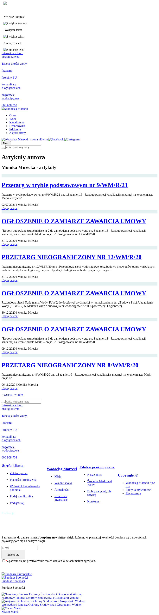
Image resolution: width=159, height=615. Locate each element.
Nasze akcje (94, 474)
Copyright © (128, 475)
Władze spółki (63, 483)
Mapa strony (133, 493)
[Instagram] (72, 139)
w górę (18, 394)
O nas (12, 115)
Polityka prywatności (138, 489)
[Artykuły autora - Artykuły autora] (15, 108)
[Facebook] (56, 139)
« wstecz (7, 394)
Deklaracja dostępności (17, 10)
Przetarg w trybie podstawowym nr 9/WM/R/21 (65, 184)
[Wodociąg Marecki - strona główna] (25, 139)
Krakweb (21, 513)
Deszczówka (17, 125)
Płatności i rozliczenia (23, 479)
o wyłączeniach (11, 86)
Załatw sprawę (19, 473)
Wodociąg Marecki (62, 469)
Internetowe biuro (12, 55)
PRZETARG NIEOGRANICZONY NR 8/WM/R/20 (70, 365)
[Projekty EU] (79, 574)
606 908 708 (9, 105)
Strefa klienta (12, 466)
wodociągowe (10, 96)
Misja (57, 476)
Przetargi (7, 70)
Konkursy (93, 501)
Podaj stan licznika (21, 496)
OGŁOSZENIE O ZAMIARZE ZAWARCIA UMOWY (74, 221)
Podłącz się (17, 503)
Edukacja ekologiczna (97, 467)
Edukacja (15, 129)
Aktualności (61, 489)
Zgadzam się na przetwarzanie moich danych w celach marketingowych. (50, 561)
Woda (12, 118)
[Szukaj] (3, 148)
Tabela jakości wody (14, 63)
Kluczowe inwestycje (60, 498)
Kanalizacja (16, 122)
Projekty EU (9, 77)
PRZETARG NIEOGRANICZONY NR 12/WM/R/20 (72, 257)
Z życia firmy (17, 132)
